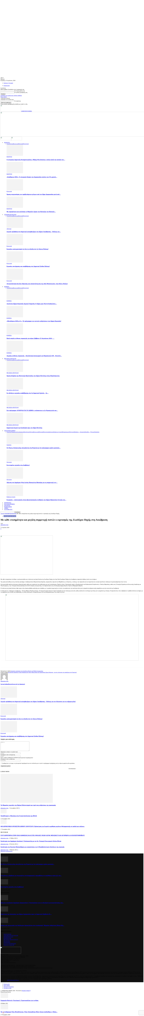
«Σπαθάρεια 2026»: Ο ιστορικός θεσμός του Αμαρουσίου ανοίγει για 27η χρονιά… (32, 177)
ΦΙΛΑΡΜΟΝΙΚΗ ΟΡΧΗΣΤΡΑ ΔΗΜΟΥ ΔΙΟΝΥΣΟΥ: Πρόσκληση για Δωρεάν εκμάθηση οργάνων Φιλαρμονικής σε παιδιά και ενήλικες (42, 826)
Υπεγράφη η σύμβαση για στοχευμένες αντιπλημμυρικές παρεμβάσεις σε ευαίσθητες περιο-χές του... (31, 875)
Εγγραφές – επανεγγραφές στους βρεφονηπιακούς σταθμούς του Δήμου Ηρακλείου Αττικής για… (36, 500)
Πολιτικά (21, 143)
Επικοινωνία (7, 85)
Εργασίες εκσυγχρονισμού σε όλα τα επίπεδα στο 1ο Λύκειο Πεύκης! (27, 249)
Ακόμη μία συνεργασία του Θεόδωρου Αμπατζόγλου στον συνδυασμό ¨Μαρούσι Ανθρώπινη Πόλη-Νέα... (32, 925)
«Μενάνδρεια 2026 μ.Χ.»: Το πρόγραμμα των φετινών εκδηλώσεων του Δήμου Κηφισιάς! (34, 321)
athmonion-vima (4, 524)
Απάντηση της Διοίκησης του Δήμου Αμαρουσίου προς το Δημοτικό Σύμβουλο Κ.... (26, 914)
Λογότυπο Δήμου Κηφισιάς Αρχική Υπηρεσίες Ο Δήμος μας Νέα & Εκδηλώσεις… (32, 303)
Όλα (8, 143)
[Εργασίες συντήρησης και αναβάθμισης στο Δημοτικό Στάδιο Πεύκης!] (15, 262)
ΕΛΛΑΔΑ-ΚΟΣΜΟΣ (9, 504)
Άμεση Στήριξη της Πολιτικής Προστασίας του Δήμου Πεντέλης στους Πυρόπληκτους (33, 376)
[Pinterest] (25, 531)
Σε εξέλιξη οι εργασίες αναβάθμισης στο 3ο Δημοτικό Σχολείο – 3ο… (28, 393)
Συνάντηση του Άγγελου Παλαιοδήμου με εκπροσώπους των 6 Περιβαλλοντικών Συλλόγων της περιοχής (32, 847)
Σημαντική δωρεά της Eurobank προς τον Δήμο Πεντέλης (24, 428)
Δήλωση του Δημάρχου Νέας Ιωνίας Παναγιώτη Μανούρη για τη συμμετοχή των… (32, 482)
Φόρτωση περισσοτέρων (6, 851)
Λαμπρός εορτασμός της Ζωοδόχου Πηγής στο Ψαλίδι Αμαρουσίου (27, 671)
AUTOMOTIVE (8, 509)
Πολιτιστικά (26, 143)
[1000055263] (72, 660)
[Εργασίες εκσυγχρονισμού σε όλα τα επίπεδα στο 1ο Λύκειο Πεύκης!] (15, 244)
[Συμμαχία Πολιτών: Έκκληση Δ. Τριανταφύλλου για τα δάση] (4, 997)
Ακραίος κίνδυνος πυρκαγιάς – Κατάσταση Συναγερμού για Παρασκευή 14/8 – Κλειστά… (34, 356)
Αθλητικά (11, 143)
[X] (20, 531)
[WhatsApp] (31, 531)
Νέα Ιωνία (71, 432)
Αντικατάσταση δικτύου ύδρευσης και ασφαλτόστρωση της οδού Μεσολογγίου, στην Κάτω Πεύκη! (37, 283)
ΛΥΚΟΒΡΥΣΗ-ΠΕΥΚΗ (10, 214)
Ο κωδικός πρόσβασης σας (20, 92)
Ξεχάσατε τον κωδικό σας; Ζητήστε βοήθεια (11, 95)
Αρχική (2, 513)
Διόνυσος (51, 432)
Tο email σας (17, 101)
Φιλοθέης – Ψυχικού (90, 432)
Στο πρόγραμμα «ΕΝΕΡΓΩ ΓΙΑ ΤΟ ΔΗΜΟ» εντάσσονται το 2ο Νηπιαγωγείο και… (32, 410)
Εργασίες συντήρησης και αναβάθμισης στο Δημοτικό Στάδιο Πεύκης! (28, 266)
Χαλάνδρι (97, 432)
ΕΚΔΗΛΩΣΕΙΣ (8, 506)
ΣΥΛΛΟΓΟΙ (7, 505)
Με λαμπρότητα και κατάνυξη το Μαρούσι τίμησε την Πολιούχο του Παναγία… (31, 211)
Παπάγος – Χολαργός (79, 432)
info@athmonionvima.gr (13, 980)
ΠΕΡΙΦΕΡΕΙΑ (7, 502)
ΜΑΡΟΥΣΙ (7, 142)
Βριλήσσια (26, 432)
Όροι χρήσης (4, 97)
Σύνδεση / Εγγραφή (8, 83)
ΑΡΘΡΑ (6, 508)
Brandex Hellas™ (26, 990)
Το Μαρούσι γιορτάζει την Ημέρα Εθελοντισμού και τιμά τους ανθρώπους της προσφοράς (28, 805)
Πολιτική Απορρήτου (9, 986)
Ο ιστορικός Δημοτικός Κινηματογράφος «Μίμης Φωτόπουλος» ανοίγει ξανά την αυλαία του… (36, 159)
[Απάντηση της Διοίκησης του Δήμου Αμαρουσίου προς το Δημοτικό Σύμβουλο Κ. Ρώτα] (4, 911)
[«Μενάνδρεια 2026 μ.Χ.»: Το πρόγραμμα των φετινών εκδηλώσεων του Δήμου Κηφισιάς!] (15, 316)
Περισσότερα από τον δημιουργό (16, 684)
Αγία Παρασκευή (13, 432)
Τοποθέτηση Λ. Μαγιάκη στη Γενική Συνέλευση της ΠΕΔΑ (19, 816)
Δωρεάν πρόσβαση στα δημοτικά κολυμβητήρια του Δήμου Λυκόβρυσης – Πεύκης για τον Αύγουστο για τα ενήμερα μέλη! (38, 701)
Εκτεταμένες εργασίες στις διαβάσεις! (18, 465)
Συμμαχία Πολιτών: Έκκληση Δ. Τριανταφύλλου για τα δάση (19, 1000)
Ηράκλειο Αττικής (57, 432)
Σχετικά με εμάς (7, 988)
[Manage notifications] (3, 1013)
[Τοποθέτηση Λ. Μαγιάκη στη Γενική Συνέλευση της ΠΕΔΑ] (4, 813)
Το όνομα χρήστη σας (19, 91)
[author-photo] (4, 680)
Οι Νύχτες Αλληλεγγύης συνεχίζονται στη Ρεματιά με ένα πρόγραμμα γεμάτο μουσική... (27, 864)
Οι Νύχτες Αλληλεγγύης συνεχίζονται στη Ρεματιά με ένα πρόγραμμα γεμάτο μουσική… (34, 448)
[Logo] (6, 140)
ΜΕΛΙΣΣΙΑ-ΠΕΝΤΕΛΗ (10, 358)
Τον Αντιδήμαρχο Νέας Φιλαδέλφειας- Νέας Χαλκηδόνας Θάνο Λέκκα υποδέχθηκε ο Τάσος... (29, 1012)
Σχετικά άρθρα (4, 684)
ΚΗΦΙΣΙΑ (6, 286)
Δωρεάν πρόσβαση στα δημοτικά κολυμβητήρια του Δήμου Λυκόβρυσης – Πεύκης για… (34, 231)
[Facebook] (14, 531)
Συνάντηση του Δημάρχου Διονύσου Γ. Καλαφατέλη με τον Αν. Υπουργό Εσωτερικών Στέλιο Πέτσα (31, 841)
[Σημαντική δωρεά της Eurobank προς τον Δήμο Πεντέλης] (15, 423)
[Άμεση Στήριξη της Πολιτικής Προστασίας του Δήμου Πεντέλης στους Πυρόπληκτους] (15, 371)
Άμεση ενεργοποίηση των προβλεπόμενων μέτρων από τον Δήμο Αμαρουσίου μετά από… (34, 194)
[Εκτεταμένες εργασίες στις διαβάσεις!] (15, 460)
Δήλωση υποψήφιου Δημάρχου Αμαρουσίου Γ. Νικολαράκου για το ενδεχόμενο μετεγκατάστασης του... (32, 902)
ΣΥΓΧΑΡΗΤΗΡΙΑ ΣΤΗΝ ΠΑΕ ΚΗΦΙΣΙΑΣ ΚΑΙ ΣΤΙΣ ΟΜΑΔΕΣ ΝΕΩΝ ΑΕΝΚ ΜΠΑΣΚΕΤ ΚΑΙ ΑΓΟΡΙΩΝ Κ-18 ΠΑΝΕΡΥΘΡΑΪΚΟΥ (43, 835)
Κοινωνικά (16, 143)
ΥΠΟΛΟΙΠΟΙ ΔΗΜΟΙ (9, 430)
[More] (36, 531)
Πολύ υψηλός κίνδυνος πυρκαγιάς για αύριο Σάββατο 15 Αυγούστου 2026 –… (30, 338)
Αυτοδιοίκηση (20, 432)
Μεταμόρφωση (65, 432)
